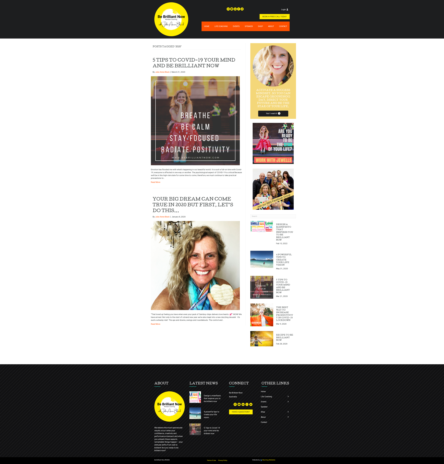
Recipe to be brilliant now (284, 337)
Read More (155, 182)
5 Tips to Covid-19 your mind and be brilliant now (212, 431)
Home (206, 26)
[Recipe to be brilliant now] (261, 338)
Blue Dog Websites (268, 460)
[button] (273, 114)
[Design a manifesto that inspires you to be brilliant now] (261, 226)
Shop (260, 26)
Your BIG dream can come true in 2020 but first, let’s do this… (193, 205)
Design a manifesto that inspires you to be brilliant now (284, 232)
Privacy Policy (222, 460)
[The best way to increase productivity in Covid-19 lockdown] (261, 315)
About (271, 26)
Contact (283, 26)
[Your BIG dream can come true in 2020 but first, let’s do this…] (195, 265)
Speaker (249, 26)
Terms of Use (211, 460)
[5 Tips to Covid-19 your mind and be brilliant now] (195, 120)
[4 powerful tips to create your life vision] (261, 259)
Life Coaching (221, 26)
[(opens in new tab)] (273, 143)
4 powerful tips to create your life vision (284, 260)
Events (236, 26)
